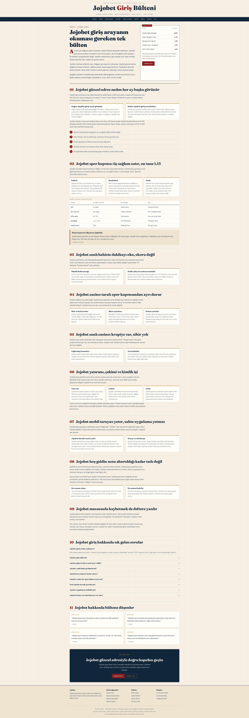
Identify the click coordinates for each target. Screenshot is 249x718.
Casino (118, 19)
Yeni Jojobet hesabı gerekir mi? (82, 585)
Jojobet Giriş (118, 676)
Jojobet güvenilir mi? (78, 558)
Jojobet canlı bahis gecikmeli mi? (83, 568)
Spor (100, 19)
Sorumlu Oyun (135, 701)
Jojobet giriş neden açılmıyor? (82, 549)
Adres (94, 19)
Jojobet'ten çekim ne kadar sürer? (84, 574)
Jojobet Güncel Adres (112, 696)
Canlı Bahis (109, 19)
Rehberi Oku (131, 676)
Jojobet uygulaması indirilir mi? (83, 590)
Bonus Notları (135, 699)
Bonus (149, 19)
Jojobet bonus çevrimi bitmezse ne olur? (86, 595)
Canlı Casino (127, 19)
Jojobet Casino (110, 701)
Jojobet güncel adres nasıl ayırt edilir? (85, 563)
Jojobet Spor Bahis (112, 699)
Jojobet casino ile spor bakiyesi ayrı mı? (86, 579)
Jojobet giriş (148, 63)
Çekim (136, 19)
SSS (155, 19)
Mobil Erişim (135, 693)
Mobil (143, 19)
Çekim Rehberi (135, 696)
